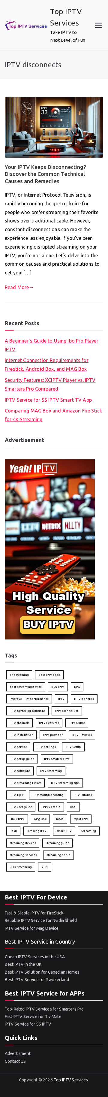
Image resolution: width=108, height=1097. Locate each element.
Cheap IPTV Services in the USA (35, 956)
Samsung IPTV (37, 831)
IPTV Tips (16, 794)
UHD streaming (21, 867)
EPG (77, 686)
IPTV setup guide (22, 758)
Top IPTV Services (71, 1079)
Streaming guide (57, 843)
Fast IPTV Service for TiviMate (33, 1016)
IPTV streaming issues (25, 782)
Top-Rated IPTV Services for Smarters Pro (44, 1009)
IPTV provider (53, 734)
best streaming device (26, 686)
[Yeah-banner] (50, 549)
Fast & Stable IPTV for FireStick (34, 913)
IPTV (61, 698)
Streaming (88, 831)
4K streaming (19, 674)
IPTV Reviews (82, 734)
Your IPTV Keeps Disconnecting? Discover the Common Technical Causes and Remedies (45, 174)
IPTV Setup (73, 746)
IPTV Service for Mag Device (31, 928)
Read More (17, 287)
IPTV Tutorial (83, 794)
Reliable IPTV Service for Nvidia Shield (41, 920)
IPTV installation (21, 734)
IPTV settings (46, 746)
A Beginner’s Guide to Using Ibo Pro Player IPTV (51, 345)
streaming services (23, 855)
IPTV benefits (84, 698)
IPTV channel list (67, 710)
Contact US (15, 1061)
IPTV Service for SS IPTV (28, 1024)
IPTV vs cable (51, 806)
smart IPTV (64, 831)
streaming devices (23, 843)
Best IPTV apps (49, 674)
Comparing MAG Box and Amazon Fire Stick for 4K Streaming (53, 415)
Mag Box (40, 818)
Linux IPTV (17, 818)
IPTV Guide (77, 722)
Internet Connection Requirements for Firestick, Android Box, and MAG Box (46, 365)
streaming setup (58, 855)
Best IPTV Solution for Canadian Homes (42, 972)
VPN (44, 867)
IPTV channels (19, 722)
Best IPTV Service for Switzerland (37, 979)
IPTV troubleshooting (48, 794)
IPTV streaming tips (65, 782)
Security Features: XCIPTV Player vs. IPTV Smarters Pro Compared (50, 384)
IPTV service (18, 746)
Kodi (73, 806)
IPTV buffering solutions (27, 710)
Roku (13, 831)
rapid (60, 818)
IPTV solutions (20, 770)
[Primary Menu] (98, 25)
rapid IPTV (81, 818)
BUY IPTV (57, 686)
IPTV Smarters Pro (57, 758)
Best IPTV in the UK (23, 964)
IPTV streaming (51, 770)
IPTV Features (49, 722)
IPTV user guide (21, 806)
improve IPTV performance (29, 698)
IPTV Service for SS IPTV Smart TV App (48, 400)
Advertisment (18, 1053)
